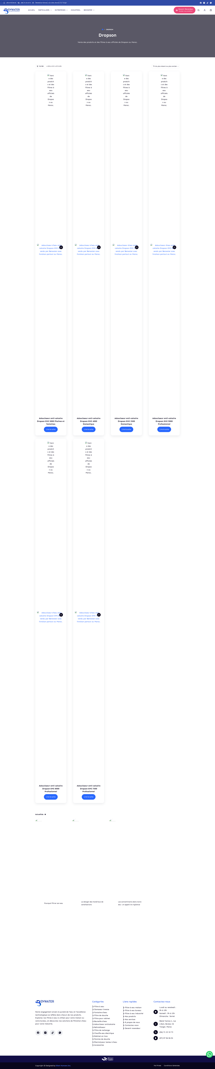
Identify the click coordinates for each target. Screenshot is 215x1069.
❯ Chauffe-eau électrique (103, 1033)
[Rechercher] (198, 10)
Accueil (31, 10)
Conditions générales (172, 1066)
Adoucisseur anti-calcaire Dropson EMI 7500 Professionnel (88, 789)
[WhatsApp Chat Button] (209, 1054)
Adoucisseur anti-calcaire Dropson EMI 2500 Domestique (126, 421)
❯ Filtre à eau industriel (133, 1013)
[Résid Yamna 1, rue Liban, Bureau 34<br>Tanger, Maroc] (156, 1024)
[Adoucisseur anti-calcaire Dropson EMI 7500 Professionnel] (88, 695)
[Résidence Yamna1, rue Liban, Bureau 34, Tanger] (33, 3)
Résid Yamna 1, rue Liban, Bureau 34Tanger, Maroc (167, 1024)
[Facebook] (201, 3)
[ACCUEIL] (102, 29)
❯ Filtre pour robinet (101, 1018)
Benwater (88, 10)
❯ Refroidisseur (98, 1027)
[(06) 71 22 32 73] (18, 3)
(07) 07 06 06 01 (11, 2)
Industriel (75, 10)
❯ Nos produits (129, 1016)
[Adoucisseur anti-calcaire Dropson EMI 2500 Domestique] (126, 328)
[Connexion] (204, 10)
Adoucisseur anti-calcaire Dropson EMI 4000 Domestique (88, 421)
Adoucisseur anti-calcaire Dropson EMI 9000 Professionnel (164, 421)
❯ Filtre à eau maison (132, 1007)
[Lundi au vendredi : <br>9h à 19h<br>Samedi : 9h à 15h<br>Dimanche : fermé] (156, 1012)
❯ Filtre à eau (98, 1006)
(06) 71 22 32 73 (26, 2)
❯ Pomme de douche (101, 1039)
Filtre (41, 66)
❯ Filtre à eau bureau (132, 1010)
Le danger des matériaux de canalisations (92, 903)
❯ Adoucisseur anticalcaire (103, 1024)
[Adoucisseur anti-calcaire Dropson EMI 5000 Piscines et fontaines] (51, 328)
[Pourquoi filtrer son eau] (38, 903)
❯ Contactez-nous (131, 1025)
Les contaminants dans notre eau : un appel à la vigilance (129, 903)
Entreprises (60, 10)
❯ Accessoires (98, 1045)
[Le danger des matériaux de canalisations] (75, 903)
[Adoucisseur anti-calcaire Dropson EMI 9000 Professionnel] (164, 328)
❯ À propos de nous (131, 1022)
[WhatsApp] (211, 3)
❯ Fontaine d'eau (99, 1012)
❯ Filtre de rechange (101, 1030)
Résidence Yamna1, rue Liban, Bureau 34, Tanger (51, 2)
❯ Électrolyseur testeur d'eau (104, 1042)
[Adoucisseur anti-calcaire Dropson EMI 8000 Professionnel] (51, 695)
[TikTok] (207, 3)
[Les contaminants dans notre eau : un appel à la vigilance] (112, 903)
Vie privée (157, 1066)
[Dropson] (50, 158)
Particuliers (43, 10)
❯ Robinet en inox (100, 1036)
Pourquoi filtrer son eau (53, 903)
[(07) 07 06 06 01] (4, 3)
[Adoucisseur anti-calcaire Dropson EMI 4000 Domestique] (88, 328)
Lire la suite (50, 429)
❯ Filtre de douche (100, 1015)
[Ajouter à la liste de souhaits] (61, 247)
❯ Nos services (129, 1019)
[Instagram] (204, 3)
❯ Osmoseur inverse (100, 1009)
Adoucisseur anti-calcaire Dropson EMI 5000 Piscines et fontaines (50, 421)
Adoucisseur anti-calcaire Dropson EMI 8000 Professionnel (51, 789)
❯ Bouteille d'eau (99, 1021)
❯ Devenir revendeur (131, 1028)
